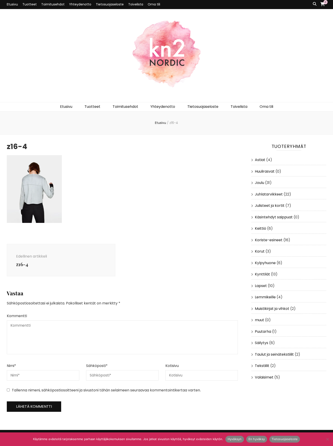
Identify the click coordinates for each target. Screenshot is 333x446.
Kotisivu (172, 365)
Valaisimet (264, 377)
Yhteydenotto (80, 4)
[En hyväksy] (327, 439)
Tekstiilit (262, 365)
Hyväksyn (235, 439)
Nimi (11, 365)
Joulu (259, 182)
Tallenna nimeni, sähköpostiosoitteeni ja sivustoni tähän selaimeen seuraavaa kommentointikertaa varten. (106, 390)
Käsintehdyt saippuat (274, 217)
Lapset (261, 285)
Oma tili (154, 4)
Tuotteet (29, 4)
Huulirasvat (265, 171)
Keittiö (260, 228)
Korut (260, 251)
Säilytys (261, 342)
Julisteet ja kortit (270, 205)
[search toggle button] (314, 4)
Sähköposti (97, 365)
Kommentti (17, 315)
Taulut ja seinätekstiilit (274, 354)
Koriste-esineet (268, 240)
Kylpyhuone (265, 262)
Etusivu (12, 4)
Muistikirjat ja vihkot (272, 308)
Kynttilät (262, 274)
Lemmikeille (265, 297)
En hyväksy (257, 439)
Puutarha (263, 331)
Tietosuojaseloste (110, 4)
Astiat (260, 159)
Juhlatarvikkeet (269, 194)
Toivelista (135, 4)
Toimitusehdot (53, 4)
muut (259, 320)
